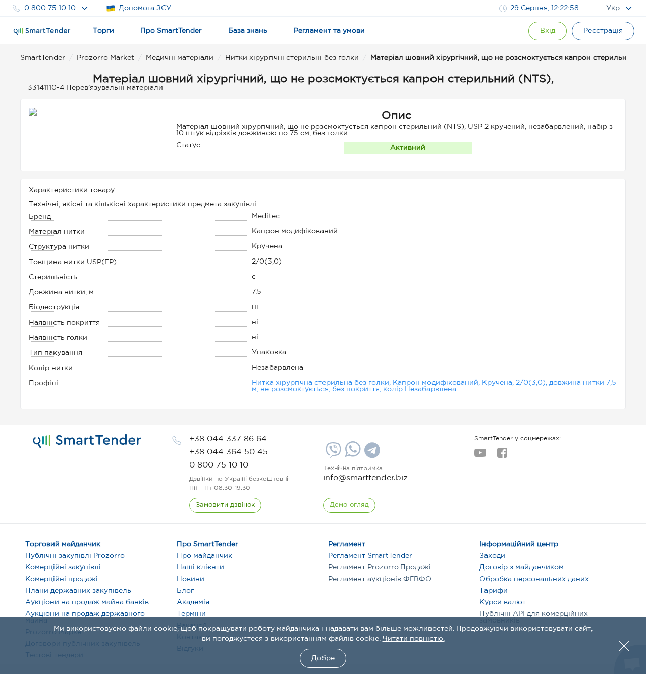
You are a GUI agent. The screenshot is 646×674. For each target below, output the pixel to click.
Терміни (191, 614)
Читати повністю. (414, 639)
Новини (190, 579)
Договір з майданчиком (521, 567)
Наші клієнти (200, 567)
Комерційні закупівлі (63, 567)
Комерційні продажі (61, 579)
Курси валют (502, 602)
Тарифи (493, 591)
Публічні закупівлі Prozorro (75, 556)
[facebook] (502, 456)
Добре (323, 658)
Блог (185, 591)
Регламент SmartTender (370, 556)
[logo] (87, 441)
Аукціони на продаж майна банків (87, 602)
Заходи (492, 556)
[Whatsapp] (351, 455)
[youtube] (480, 456)
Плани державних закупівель (78, 591)
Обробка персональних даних (534, 579)
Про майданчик (204, 556)
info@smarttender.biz (365, 478)
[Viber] (332, 454)
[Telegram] (371, 454)
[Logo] (42, 31)
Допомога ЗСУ (145, 8)
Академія (193, 602)
